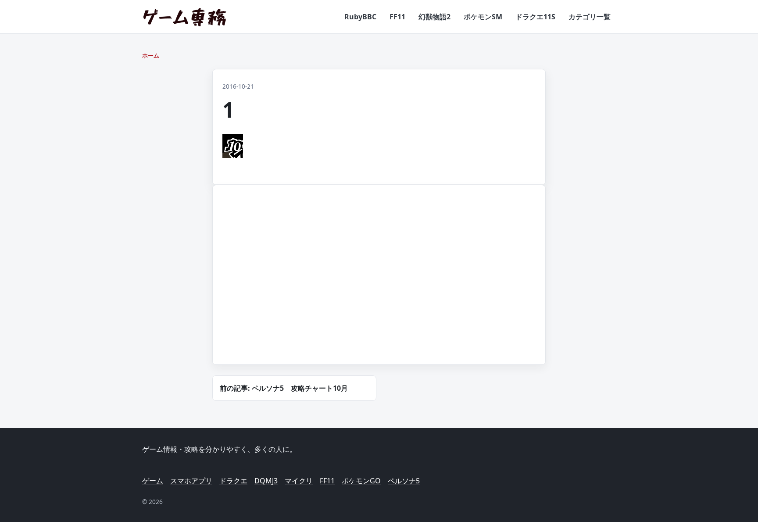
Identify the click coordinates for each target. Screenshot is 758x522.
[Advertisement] (293, 285)
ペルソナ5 (404, 481)
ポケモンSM (483, 17)
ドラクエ (233, 481)
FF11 (397, 17)
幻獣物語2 (434, 17)
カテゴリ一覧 (589, 17)
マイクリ (299, 481)
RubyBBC (360, 17)
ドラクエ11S (535, 17)
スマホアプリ (191, 481)
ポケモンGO (361, 481)
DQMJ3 (266, 481)
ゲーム (152, 481)
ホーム (150, 55)
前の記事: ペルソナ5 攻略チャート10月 (284, 388)
